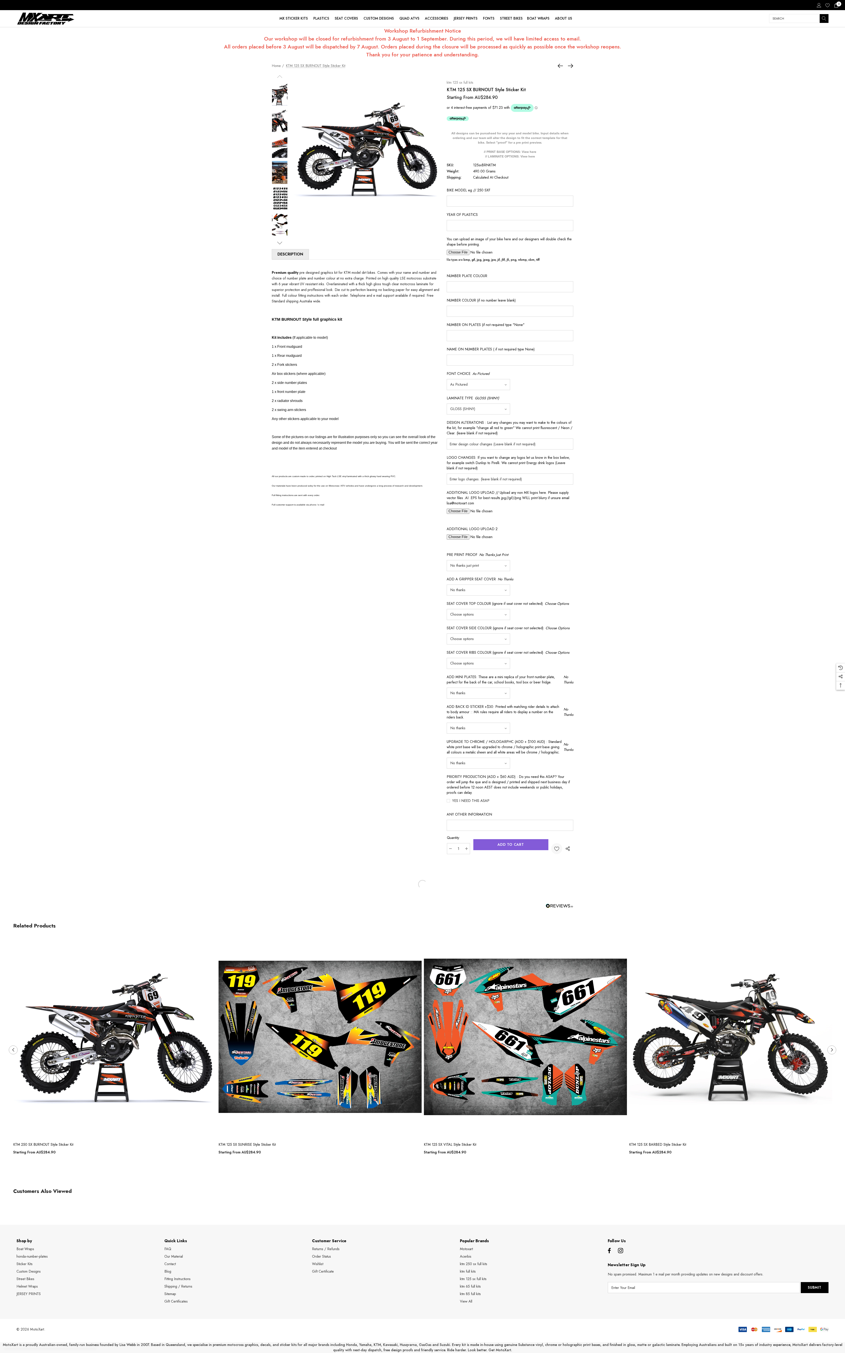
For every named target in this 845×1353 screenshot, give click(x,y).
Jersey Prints (466, 18)
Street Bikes (511, 18)
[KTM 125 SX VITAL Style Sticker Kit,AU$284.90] (525, 1036)
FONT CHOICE (468, 373)
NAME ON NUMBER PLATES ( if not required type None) (491, 349)
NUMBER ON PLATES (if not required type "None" (485, 324)
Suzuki (445, 1344)
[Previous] (561, 65)
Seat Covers (346, 18)
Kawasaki (390, 1344)
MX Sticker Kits (293, 18)
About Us (563, 18)
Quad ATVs (409, 18)
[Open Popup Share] (567, 848)
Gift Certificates (176, 1301)
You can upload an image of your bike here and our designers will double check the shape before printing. (509, 242)
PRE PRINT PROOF (477, 554)
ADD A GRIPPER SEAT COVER (480, 579)
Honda (351, 1344)
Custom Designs (379, 18)
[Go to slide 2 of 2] (426, 1172)
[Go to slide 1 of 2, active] (419, 1172)
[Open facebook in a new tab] (609, 1251)
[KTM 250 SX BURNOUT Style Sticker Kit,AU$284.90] (114, 1036)
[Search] (824, 18)
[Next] (569, 65)
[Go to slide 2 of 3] (280, 243)
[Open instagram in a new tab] (620, 1251)
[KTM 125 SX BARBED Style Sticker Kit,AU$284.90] (730, 1036)
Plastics (321, 18)
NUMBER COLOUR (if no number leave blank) (481, 300)
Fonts (488, 18)
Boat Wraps (538, 18)
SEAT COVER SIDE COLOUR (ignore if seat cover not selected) (508, 628)
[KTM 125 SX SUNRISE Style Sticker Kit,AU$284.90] (320, 1036)
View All (466, 1301)
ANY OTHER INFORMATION (469, 814)
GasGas (425, 1344)
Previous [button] (13, 1050)
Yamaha (365, 1344)
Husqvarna (408, 1344)
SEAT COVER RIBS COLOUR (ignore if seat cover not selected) (508, 652)
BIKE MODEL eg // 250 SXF (468, 190)
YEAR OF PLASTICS (462, 214)
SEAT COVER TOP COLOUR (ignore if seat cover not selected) (508, 603)
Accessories (436, 18)
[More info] (458, 118)
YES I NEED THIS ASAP (470, 800)
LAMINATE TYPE (473, 398)
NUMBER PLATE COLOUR (467, 275)
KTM (377, 1344)
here (533, 152)
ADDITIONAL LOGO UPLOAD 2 (472, 528)
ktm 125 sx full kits (460, 82)
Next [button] (831, 1050)
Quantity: (453, 837)
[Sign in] (818, 5)
